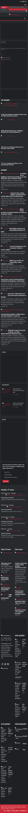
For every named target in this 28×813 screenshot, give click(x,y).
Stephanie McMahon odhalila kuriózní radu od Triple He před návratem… (14, 115)
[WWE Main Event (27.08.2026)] (14, 495)
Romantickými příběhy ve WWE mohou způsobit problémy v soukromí (13, 315)
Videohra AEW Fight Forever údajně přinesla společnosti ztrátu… (21, 565)
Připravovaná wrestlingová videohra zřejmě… (20, 592)
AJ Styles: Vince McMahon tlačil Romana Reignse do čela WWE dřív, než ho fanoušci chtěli (14, 176)
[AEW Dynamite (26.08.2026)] (14, 519)
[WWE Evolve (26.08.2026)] (14, 507)
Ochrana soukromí (15, 810)
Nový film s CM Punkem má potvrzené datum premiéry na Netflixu (13, 295)
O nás (5, 810)
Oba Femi (6, 472)
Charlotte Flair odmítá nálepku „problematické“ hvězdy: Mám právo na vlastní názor (13, 194)
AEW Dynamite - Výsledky (8, 517)
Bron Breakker (8, 474)
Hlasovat (5, 481)
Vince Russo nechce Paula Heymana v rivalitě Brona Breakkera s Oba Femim (13, 280)
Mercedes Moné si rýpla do (10, 790)
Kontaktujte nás (23, 810)
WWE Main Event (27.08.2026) (7, 497)
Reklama (9, 810)
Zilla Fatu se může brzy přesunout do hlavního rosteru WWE (12, 147)
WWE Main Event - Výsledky (8, 493)
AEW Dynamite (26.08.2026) (7, 521)
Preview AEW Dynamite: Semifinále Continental (10, 770)
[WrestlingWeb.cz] (14, 15)
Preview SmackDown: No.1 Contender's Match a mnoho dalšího (13, 248)
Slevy (24, 749)
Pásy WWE (25, 736)
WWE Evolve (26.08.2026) (6, 509)
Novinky (24, 743)
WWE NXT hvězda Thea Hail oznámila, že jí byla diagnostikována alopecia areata (13, 332)
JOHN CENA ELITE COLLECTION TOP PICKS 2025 (18, 390)
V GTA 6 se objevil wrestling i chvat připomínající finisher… (11, 164)
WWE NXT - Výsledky (6, 529)
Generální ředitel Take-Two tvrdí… (20, 602)
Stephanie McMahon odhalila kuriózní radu (24, 687)
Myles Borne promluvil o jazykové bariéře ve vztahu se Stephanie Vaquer (14, 211)
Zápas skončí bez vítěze (10, 477)
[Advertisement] (14, 31)
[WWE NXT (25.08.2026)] (14, 531)
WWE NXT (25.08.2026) (6, 533)
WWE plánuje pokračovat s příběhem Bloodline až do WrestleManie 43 (12, 131)
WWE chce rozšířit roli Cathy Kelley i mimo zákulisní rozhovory (12, 262)
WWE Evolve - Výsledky (7, 505)
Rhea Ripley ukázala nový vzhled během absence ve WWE (13, 230)
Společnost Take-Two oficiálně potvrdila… (20, 611)
